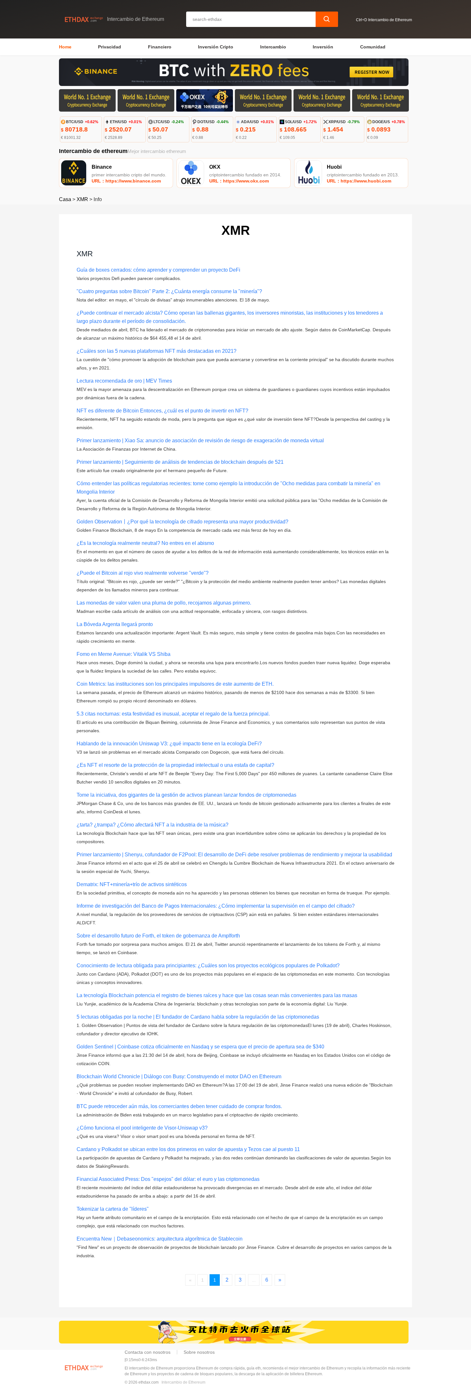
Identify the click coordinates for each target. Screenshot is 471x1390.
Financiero (159, 47)
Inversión (323, 47)
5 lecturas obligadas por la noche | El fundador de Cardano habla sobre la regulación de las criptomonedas (198, 1017)
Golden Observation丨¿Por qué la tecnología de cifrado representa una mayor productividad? (182, 521)
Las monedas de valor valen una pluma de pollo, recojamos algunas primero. (164, 603)
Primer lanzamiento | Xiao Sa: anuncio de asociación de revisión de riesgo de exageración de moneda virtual (200, 440)
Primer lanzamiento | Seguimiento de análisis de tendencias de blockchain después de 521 (180, 462)
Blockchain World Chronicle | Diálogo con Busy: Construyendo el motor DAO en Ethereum (179, 1076)
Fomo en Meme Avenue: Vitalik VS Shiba (123, 654)
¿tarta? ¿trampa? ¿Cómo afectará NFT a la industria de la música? (152, 824)
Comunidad (372, 47)
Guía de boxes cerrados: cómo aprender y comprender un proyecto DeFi (158, 270)
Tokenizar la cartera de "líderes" (113, 1209)
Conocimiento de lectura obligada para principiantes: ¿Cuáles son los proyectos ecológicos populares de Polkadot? (208, 965)
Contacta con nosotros (147, 1352)
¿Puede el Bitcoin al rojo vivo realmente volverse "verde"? (143, 573)
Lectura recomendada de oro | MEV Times (124, 381)
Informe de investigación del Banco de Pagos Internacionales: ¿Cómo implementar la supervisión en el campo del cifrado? (216, 906)
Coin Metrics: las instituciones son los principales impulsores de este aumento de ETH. (175, 684)
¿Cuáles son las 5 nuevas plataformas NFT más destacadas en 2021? (156, 351)
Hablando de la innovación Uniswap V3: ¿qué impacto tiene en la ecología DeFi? (169, 743)
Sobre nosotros (199, 1352)
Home (65, 47)
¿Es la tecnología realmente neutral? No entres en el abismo (145, 543)
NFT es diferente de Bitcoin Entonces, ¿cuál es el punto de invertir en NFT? (162, 410)
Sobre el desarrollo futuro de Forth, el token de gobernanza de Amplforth (158, 935)
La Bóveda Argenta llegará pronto (115, 624)
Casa (65, 199)
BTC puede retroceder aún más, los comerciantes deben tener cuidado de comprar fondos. (179, 1106)
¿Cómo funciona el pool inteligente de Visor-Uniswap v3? (142, 1128)
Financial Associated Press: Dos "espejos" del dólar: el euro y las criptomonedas (168, 1179)
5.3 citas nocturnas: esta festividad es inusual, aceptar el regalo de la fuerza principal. (173, 713)
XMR (82, 199)
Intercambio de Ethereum (183, 1382)
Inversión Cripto (215, 47)
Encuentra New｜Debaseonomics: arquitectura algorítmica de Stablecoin (160, 1239)
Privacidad (109, 47)
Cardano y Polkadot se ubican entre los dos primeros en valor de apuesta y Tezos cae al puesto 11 (188, 1149)
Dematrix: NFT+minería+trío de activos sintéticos (132, 884)
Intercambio (273, 47)
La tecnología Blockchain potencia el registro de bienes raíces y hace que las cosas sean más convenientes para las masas (217, 995)
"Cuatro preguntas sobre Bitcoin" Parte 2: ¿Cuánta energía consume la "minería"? (169, 291)
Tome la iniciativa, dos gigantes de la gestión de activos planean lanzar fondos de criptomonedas (186, 795)
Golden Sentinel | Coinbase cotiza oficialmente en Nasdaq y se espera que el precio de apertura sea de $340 (200, 1046)
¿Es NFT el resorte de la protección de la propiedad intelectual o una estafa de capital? (175, 765)
